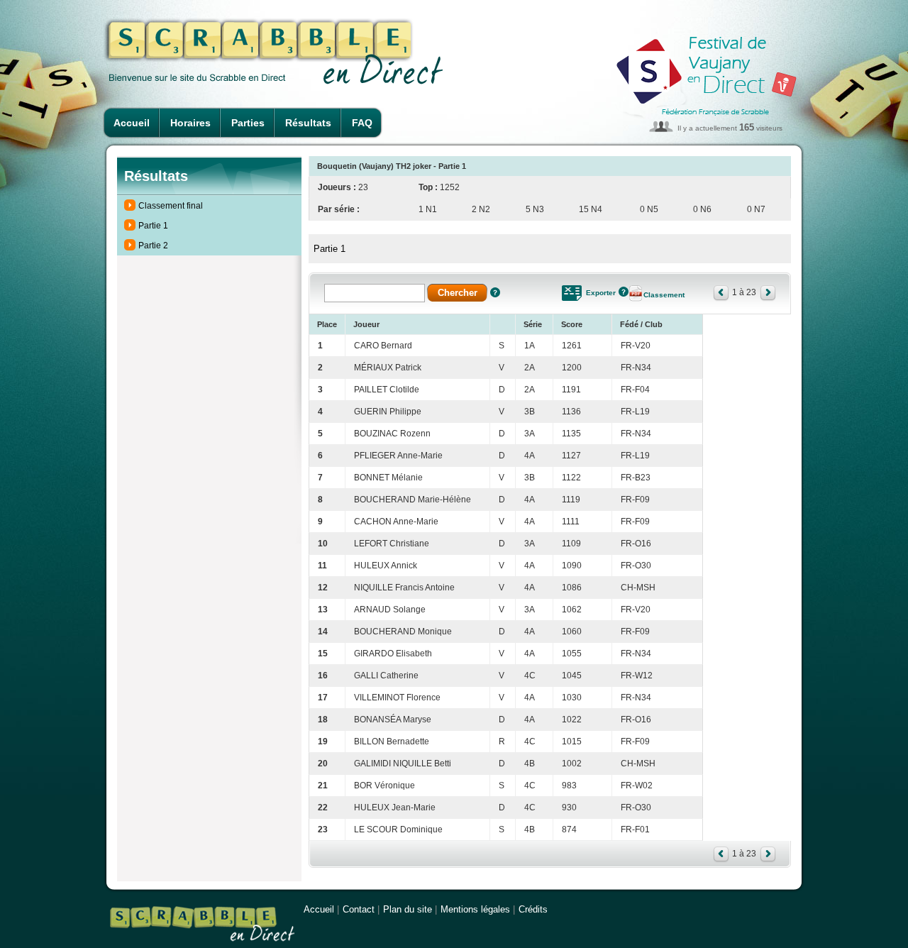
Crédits (533, 909)
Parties (248, 122)
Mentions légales (475, 909)
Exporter (601, 293)
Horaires (190, 122)
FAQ (362, 122)
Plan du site (407, 909)
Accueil (132, 122)
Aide (495, 292)
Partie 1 (153, 226)
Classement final (170, 206)
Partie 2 (153, 245)
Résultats (308, 122)
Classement (664, 295)
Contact (359, 909)
